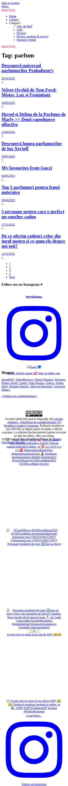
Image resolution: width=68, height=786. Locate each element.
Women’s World (26, 39)
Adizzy (50, 383)
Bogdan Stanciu (19, 386)
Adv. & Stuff (24, 26)
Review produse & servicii (32, 36)
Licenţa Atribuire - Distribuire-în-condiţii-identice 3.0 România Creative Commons (33, 422)
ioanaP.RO (8, 379)
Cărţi (19, 29)
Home (12, 16)
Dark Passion (36, 383)
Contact (13, 19)
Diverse (21, 33)
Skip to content (10, 3)
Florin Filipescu (44, 379)
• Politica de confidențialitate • (19, 396)
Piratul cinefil (9, 383)
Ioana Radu (8, 9)
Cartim (23, 383)
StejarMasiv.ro (24, 379)
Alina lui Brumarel (41, 386)
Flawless (60, 379)
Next (12, 277)
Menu (5, 6)
